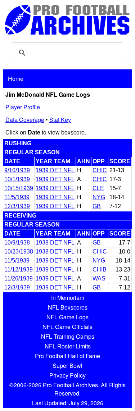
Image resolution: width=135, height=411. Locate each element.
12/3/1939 (17, 206)
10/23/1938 (18, 251)
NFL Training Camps (67, 336)
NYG (99, 197)
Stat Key (60, 119)
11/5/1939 (17, 197)
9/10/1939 (17, 170)
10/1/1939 (17, 179)
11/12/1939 (18, 269)
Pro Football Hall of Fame (67, 356)
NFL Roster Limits (68, 346)
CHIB (100, 269)
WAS (99, 278)
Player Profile (22, 107)
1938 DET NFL (55, 242)
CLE (98, 188)
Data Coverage (24, 119)
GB (97, 206)
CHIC (100, 170)
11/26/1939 (18, 278)
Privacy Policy (67, 375)
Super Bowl (67, 365)
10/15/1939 (18, 188)
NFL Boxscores (67, 307)
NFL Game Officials (67, 327)
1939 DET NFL (55, 170)
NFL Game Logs (67, 317)
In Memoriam (67, 297)
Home (15, 78)
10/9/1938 (17, 242)
